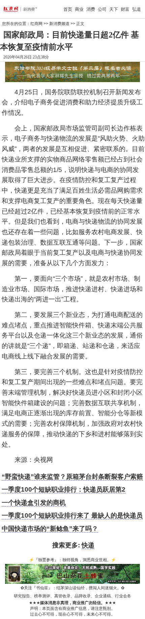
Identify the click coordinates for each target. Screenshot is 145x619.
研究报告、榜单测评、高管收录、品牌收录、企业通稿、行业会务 (72, 596)
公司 (102, 9)
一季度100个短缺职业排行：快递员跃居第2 (63, 489)
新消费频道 (59, 23)
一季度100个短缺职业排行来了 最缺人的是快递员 (72, 515)
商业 (79, 9)
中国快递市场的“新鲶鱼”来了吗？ (50, 528)
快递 (88, 545)
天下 (113, 9)
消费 (90, 9)
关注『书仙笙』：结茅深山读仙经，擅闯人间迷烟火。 (72, 588)
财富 (125, 9)
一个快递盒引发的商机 (34, 502)
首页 (67, 9)
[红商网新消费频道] (14, 9)
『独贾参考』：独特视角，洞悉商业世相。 (72, 560)
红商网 (36, 23)
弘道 (136, 9)
